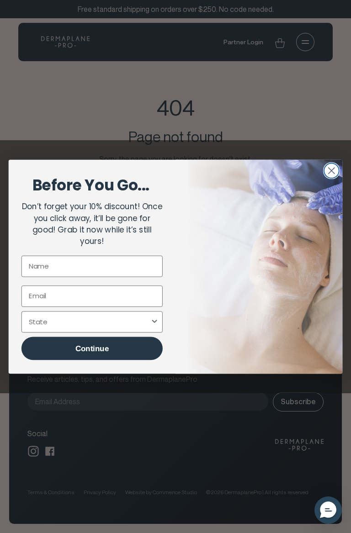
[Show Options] (154, 321)
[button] (328, 510)
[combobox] (89, 321)
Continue (92, 348)
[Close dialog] (331, 170)
